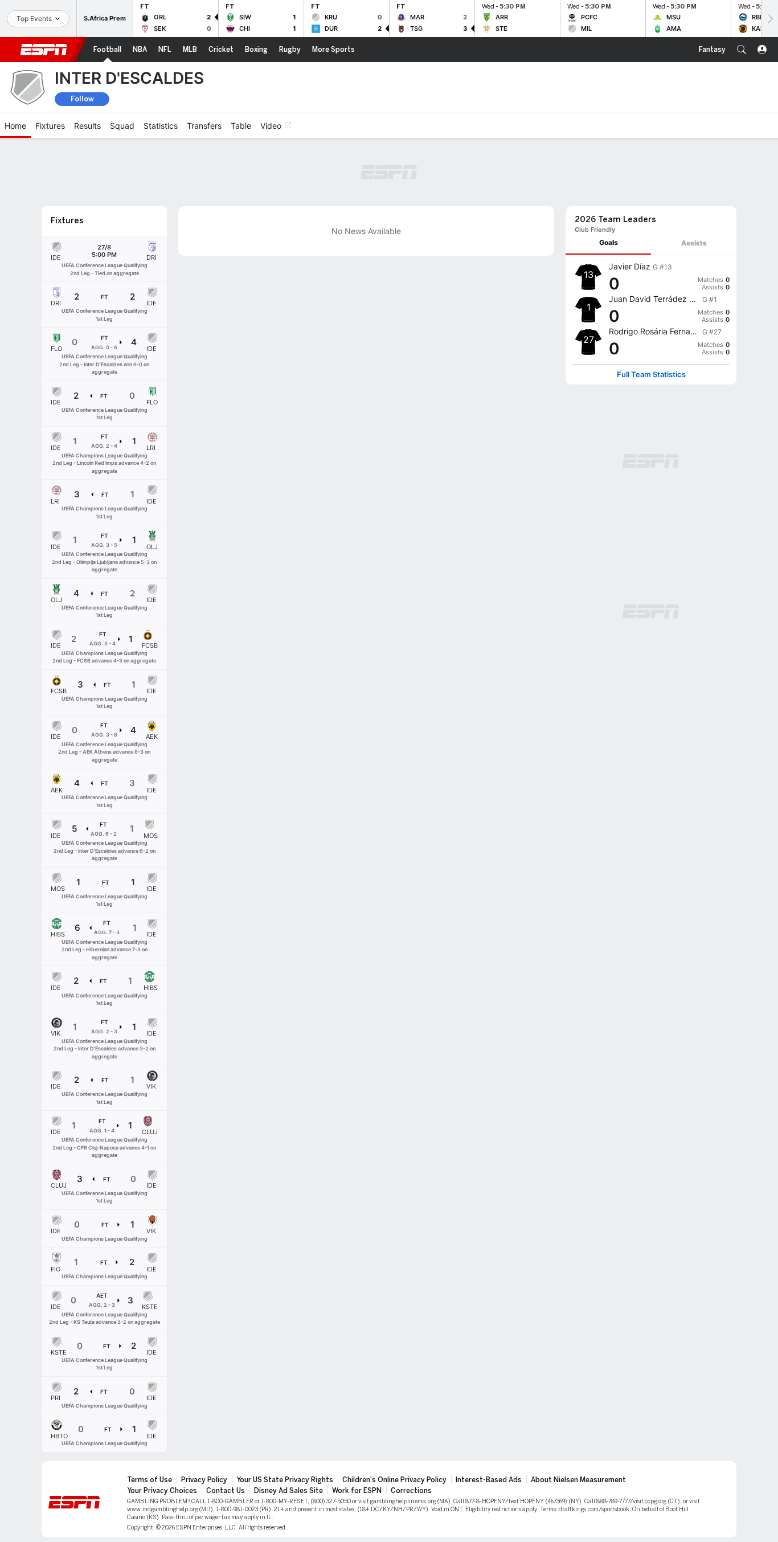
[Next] (769, 18)
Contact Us (225, 1491)
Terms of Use (149, 1480)
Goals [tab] (608, 242)
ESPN (44, 49)
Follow (82, 99)
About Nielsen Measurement (578, 1480)
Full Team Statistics (651, 374)
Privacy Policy (204, 1480)
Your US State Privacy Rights (284, 1480)
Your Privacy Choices (162, 1491)
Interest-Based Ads (489, 1480)
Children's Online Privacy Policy (394, 1480)
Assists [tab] (694, 243)
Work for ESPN (357, 1491)
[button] (741, 49)
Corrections (411, 1491)
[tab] (608, 243)
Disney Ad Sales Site (288, 1491)
